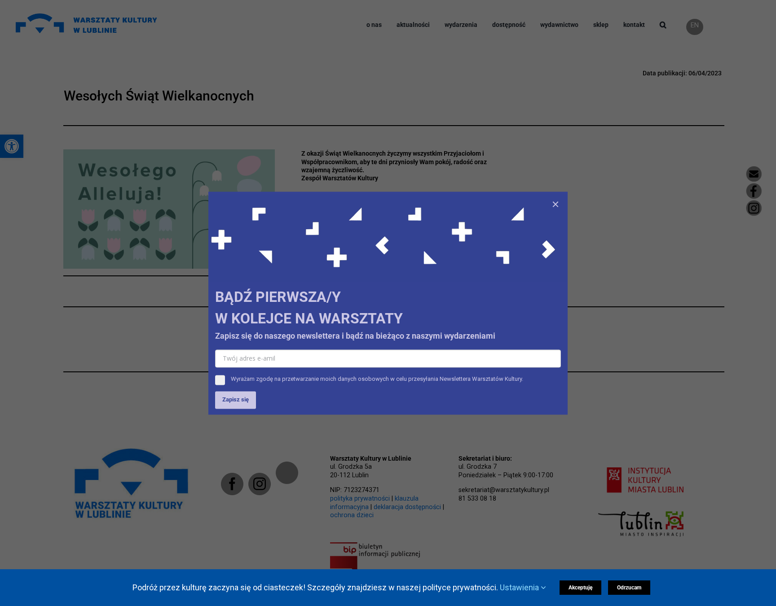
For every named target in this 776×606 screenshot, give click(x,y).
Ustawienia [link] (520, 587)
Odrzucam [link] (629, 587)
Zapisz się (235, 399)
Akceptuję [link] (580, 587)
